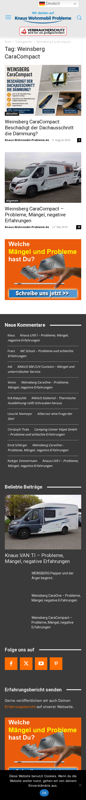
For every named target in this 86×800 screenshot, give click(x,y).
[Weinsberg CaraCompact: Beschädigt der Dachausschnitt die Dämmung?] (43, 90)
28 (78, 227)
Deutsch (52, 3)
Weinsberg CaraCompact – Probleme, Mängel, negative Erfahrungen (35, 214)
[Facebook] (11, 663)
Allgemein (12, 200)
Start (8, 42)
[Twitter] (26, 663)
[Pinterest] (56, 663)
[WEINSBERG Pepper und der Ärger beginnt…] (16, 579)
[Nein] (80, 785)
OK (44, 793)
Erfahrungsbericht (20, 706)
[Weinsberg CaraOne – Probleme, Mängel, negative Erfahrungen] (16, 601)
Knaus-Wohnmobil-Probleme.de (27, 140)
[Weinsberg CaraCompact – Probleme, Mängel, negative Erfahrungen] (43, 177)
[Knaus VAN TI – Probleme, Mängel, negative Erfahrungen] (43, 522)
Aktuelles (12, 113)
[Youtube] (41, 663)
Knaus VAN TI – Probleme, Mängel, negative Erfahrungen (37, 558)
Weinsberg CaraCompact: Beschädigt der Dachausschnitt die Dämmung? (39, 127)
